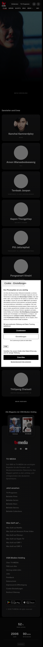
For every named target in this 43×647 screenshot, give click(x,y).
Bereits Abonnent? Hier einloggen (21, 362)
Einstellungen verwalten (21, 336)
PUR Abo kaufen (21, 357)
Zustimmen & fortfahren (21, 330)
